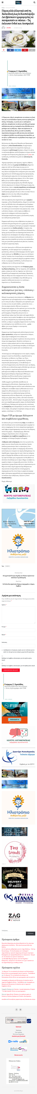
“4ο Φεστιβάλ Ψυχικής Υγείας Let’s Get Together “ (15, 959)
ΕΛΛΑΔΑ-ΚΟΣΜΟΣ (10, 8)
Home (3, 8)
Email (4, 635)
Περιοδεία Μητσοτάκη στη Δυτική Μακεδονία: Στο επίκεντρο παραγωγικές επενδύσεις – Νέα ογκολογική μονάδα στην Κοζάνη (18, 945)
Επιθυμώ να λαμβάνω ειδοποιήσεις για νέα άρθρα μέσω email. (18, 666)
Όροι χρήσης (18, 1032)
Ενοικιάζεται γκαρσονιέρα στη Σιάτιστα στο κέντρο (21, 999)
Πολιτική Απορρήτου (18, 1034)
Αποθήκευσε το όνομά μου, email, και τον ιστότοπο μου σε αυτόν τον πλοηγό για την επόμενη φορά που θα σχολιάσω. (18, 651)
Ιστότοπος (4, 642)
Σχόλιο (4, 605)
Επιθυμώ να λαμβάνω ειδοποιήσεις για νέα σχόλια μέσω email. (17, 659)
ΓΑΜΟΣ (7, 566)
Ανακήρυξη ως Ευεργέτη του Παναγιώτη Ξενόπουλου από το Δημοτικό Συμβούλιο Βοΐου (18, 984)
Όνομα (4, 627)
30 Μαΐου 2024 (18, 28)
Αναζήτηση (5, 930)
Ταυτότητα (18, 1030)
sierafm (9, 28)
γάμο (30, 155)
